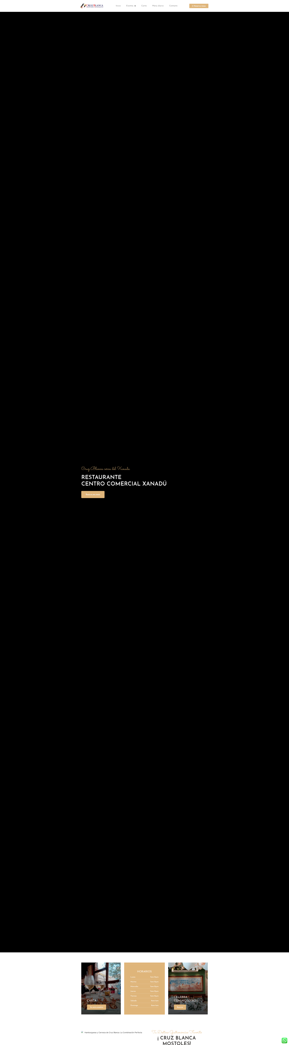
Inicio (118, 6)
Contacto (173, 6)
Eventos (129, 6)
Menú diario (158, 6)
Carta (144, 6)
